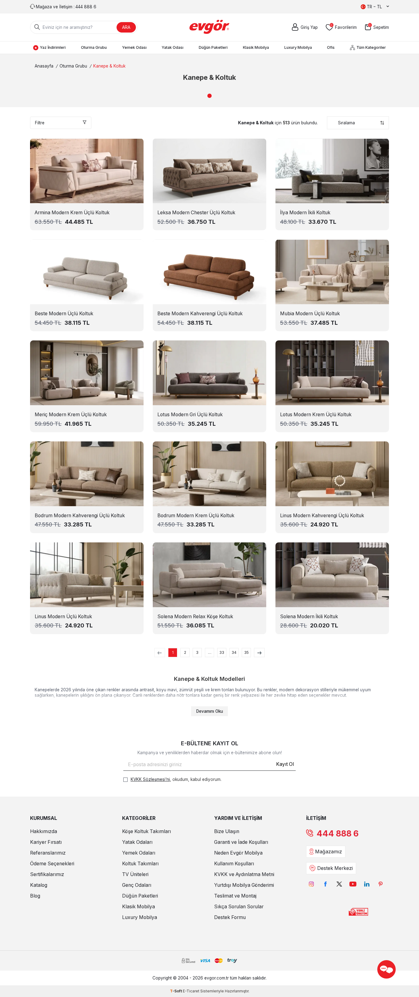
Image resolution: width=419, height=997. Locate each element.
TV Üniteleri (135, 874)
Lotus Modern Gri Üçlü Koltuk (190, 414)
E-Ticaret (191, 991)
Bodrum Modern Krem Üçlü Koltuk (195, 515)
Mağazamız (328, 852)
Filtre (39, 122)
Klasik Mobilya (256, 47)
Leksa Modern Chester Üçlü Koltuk (196, 212)
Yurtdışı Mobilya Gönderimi (244, 885)
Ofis (331, 47)
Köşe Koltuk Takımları (146, 831)
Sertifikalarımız (47, 874)
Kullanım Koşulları (234, 864)
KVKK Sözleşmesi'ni (150, 779)
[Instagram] (311, 884)
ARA (126, 27)
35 (246, 652)
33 (221, 652)
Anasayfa (44, 66)
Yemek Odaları (138, 853)
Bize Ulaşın (226, 831)
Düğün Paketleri (213, 47)
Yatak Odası (172, 47)
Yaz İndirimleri (53, 47)
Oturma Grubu (94, 47)
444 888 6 (338, 833)
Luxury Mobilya (298, 47)
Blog (35, 896)
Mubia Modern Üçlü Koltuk (310, 313)
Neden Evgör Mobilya (238, 853)
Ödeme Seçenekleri (52, 864)
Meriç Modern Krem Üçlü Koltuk (71, 414)
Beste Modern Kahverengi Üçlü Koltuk (200, 313)
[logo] (210, 27)
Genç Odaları (136, 885)
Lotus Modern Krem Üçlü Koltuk (316, 414)
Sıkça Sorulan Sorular (238, 907)
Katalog (38, 885)
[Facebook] (325, 884)
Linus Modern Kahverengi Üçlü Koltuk (322, 515)
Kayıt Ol (285, 764)
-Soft (176, 991)
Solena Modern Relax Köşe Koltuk (195, 616)
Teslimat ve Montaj (235, 896)
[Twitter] (339, 884)
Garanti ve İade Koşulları (241, 842)
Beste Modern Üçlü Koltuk (64, 313)
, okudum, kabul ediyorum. (176, 779)
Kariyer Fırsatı (46, 842)
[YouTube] (353, 884)
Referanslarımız (48, 853)
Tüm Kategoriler (371, 47)
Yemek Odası (134, 47)
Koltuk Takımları (140, 864)
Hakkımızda (43, 831)
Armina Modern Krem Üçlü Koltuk (72, 212)
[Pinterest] (380, 884)
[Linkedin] (366, 884)
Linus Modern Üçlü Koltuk (63, 616)
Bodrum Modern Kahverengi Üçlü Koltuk (80, 515)
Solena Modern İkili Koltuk (309, 616)
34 (234, 652)
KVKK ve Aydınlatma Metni (244, 874)
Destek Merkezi (335, 868)
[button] (209, 96)
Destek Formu (230, 917)
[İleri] (259, 652)
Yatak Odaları (137, 842)
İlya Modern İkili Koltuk (305, 212)
